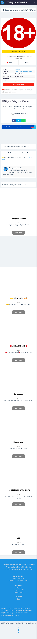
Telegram (18, 587)
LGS (18, 538)
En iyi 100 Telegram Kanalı (18, 581)
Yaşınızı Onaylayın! (18, 52)
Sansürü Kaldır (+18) (20, 113)
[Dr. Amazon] (18, 392)
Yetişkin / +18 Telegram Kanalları (24, 71)
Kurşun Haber (18, 442)
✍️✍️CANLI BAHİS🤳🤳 (18, 298)
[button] (34, 2)
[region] (18, 251)
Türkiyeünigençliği (18, 218)
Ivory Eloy (17, 69)
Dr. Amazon (18, 394)
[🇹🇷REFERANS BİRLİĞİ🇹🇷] (18, 344)
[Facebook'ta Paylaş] (14, 120)
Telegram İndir (18, 590)
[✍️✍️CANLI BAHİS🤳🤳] (18, 296)
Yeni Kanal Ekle (18, 578)
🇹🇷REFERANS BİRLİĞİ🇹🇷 (18, 346)
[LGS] (18, 536)
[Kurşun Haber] (18, 440)
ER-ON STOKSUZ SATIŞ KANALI (18, 490)
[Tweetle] (18, 120)
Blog (18, 599)
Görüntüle (18, 232)
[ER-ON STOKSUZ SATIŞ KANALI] (18, 488)
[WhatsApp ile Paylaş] (23, 120)
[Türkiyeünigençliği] (18, 216)
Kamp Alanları (18, 592)
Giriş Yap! (30, 146)
